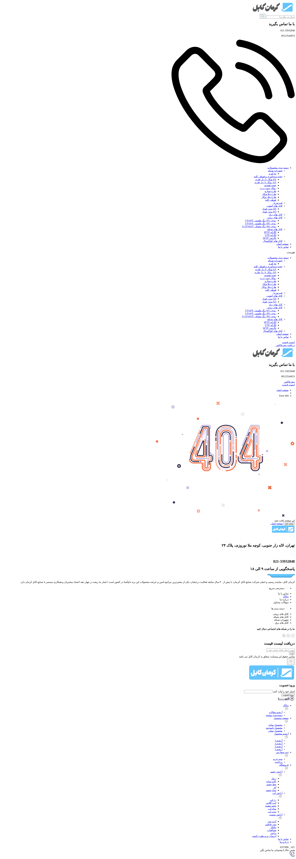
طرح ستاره (270, 191)
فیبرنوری (277, 203)
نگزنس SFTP (269, 238)
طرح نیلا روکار (268, 197)
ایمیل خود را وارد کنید (284, 691)
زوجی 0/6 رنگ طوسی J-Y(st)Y (260, 223)
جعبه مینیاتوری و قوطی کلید (268, 176)
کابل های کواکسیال (272, 241)
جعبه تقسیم (270, 185)
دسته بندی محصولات (278, 167)
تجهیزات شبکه (275, 170)
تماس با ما (283, 247)
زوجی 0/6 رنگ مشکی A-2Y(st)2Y (259, 226)
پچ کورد (272, 173)
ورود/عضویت (288, 695)
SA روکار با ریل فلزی (265, 182)
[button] (148, 252)
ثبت (292, 653)
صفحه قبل (289, 524)
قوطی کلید (270, 200)
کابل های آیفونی (274, 206)
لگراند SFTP (270, 232)
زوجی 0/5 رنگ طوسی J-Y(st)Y (260, 220)
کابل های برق (275, 214)
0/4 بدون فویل (269, 208)
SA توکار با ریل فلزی (265, 179)
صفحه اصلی (282, 244)
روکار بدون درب (268, 188)
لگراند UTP (270, 235)
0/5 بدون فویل (269, 211)
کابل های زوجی (274, 217)
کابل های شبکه (274, 229)
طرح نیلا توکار (269, 194)
